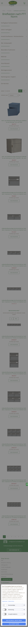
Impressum (4, 601)
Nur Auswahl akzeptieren (14, 620)
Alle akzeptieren (14, 624)
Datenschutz (11, 601)
